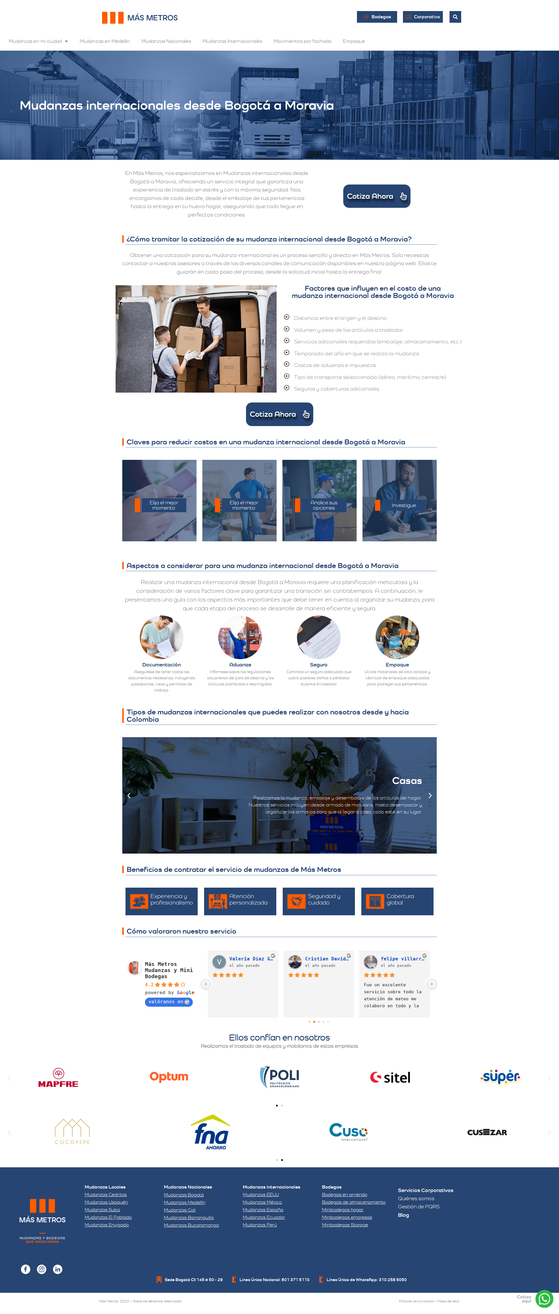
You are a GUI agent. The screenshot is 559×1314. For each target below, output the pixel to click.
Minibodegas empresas (347, 1217)
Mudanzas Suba (102, 1209)
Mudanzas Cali (180, 1210)
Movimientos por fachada (302, 41)
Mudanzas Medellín (184, 1202)
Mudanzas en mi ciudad (35, 41)
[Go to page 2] (319, 1022)
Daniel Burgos (324, 959)
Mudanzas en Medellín (105, 41)
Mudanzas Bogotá (184, 1195)
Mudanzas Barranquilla (189, 1217)
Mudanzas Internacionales (232, 41)
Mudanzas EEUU (261, 1194)
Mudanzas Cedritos (106, 1194)
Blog (403, 1215)
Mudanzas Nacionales (166, 41)
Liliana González (251, 959)
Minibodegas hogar (343, 1209)
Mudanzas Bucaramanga (191, 1225)
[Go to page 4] (328, 1021)
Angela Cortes (400, 959)
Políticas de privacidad (416, 1301)
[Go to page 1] (314, 1022)
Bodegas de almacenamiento (353, 1202)
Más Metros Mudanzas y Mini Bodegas (169, 970)
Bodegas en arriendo (344, 1194)
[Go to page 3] (324, 1022)
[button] (128, 795)
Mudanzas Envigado (107, 1225)
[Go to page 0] (309, 1021)
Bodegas (332, 1187)
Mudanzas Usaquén (106, 1202)
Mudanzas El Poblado (108, 1217)
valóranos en (165, 1001)
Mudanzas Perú (260, 1225)
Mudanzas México (262, 1202)
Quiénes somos (416, 1198)
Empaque (354, 41)
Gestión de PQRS (419, 1206)
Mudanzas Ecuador (264, 1217)
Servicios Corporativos (425, 1190)
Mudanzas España (263, 1209)
